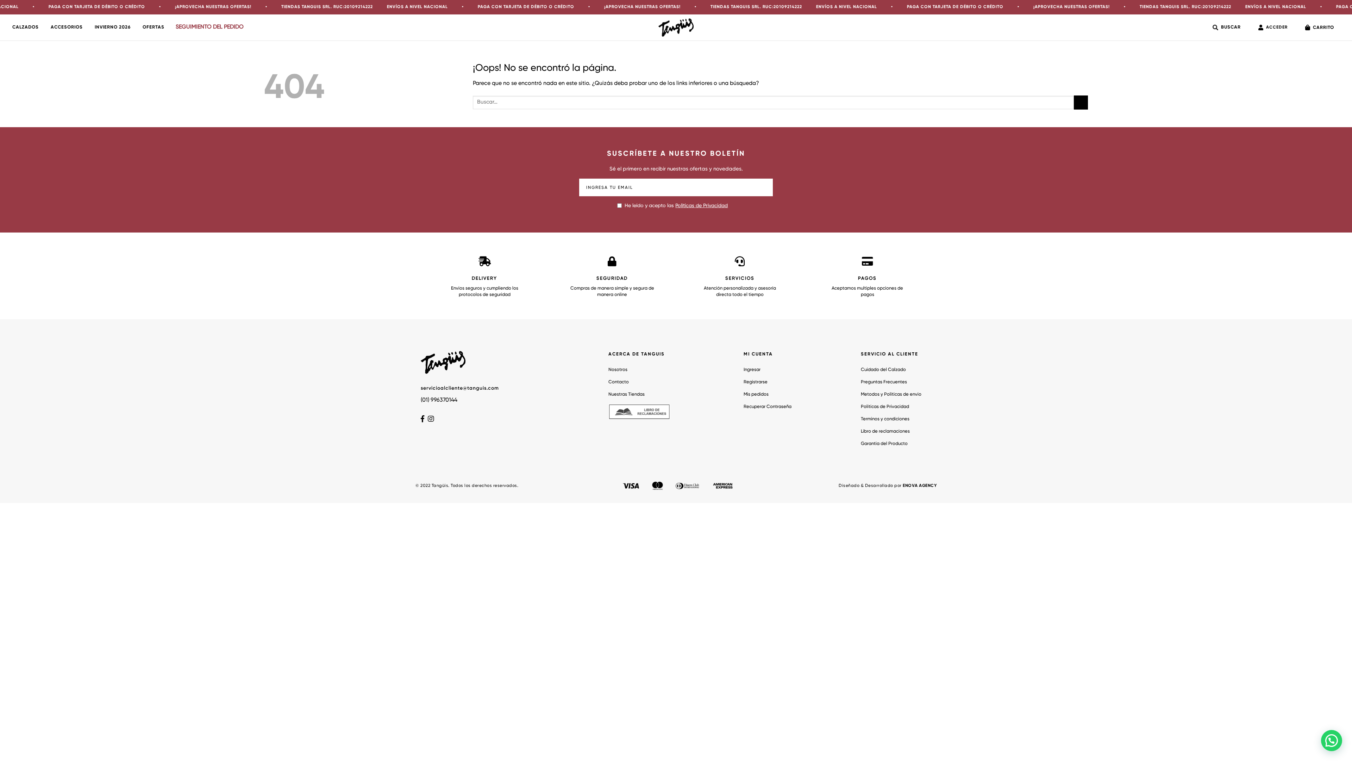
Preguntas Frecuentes (884, 382)
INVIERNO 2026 (113, 27)
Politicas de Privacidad (885, 406)
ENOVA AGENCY (920, 486)
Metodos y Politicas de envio (891, 394)
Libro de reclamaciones (885, 431)
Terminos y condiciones (885, 419)
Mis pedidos (756, 394)
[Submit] (1081, 102)
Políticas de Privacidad (701, 205)
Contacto (618, 382)
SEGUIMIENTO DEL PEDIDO (210, 27)
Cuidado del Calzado (883, 369)
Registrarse (756, 382)
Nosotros (617, 369)
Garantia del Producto (884, 443)
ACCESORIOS (67, 27)
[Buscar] (1227, 27)
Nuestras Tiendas (626, 394)
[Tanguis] (676, 27)
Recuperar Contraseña (767, 406)
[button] (1331, 740)
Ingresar (752, 369)
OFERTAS (153, 27)
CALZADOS (25, 27)
